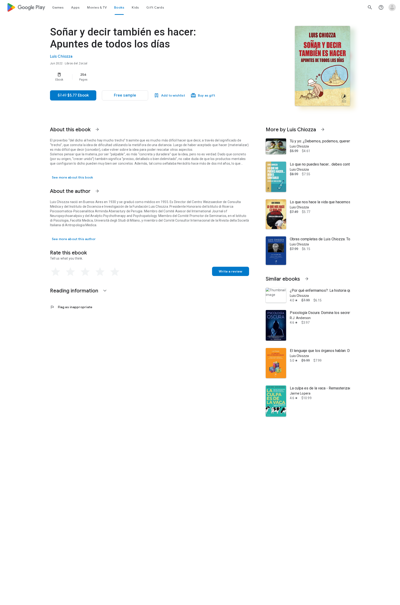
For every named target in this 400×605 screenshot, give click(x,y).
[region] (142, 77)
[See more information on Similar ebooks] (306, 278)
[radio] (55, 271)
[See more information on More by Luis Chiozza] (322, 129)
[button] (125, 95)
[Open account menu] (392, 7)
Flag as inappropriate (71, 307)
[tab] (57, 7)
